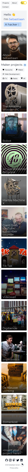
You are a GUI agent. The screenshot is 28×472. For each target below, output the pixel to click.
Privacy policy (14, 468)
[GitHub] (6, 460)
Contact (5, 7)
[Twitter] (17, 460)
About (14, 3)
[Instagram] (10, 460)
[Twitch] (14, 460)
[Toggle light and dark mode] (24, 2)
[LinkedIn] (21, 460)
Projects (5, 3)
